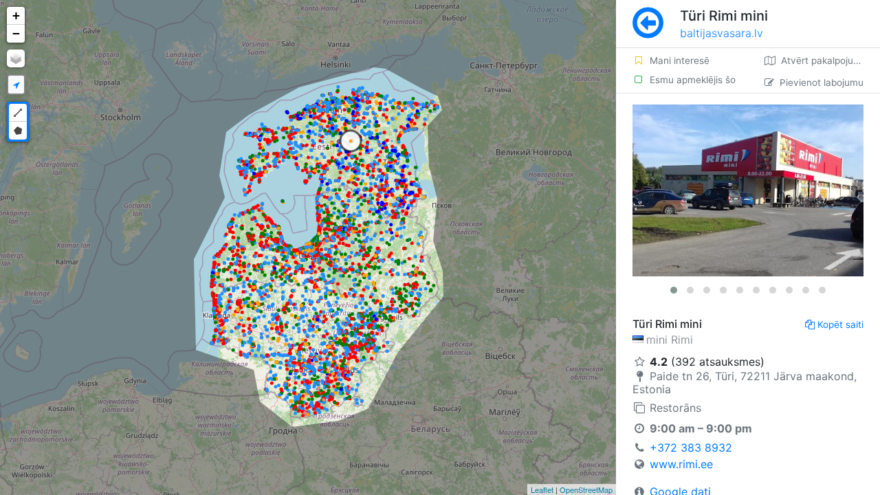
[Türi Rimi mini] (748, 190)
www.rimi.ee (681, 464)
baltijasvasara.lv (721, 33)
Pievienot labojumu (822, 82)
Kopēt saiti (840, 324)
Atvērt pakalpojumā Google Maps (830, 60)
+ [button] (16, 15)
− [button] (16, 33)
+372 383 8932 (691, 447)
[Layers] (16, 58)
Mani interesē (680, 60)
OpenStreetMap (586, 489)
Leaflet (542, 489)
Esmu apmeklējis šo (693, 79)
